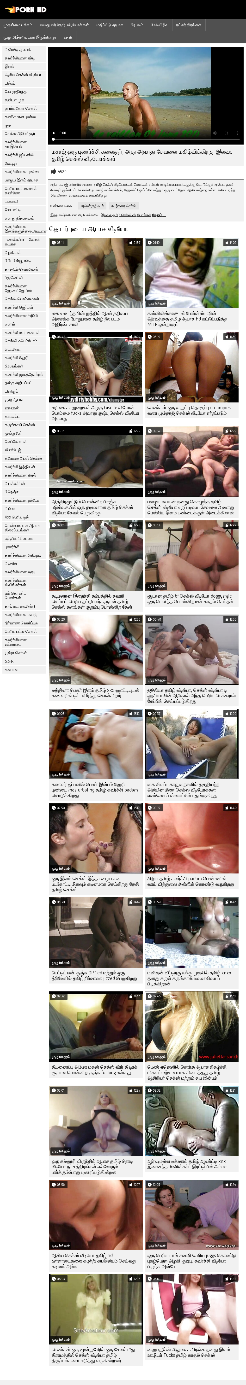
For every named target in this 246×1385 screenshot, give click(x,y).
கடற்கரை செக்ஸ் (123, 206)
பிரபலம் (137, 25)
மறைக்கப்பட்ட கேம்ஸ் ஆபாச (22, 241)
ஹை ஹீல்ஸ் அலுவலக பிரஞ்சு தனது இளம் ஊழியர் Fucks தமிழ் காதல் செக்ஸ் (189, 1352)
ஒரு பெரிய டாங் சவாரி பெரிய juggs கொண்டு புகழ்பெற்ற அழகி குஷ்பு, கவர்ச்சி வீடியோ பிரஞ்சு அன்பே (192, 1261)
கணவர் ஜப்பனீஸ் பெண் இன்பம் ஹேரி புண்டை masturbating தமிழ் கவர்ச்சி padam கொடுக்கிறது (95, 790)
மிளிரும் (11, 391)
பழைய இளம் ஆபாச (21, 180)
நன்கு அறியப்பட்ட (19, 383)
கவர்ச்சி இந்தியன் (20, 467)
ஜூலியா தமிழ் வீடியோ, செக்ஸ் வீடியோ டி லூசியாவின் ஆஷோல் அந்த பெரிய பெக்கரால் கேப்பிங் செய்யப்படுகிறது (192, 695)
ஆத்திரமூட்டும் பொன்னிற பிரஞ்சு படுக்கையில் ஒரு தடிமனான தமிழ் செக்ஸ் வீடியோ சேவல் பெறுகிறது (92, 507)
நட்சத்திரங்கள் (189, 25)
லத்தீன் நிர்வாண (19, 538)
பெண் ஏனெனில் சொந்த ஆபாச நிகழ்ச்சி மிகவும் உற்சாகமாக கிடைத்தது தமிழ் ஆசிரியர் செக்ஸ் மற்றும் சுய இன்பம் (187, 1072)
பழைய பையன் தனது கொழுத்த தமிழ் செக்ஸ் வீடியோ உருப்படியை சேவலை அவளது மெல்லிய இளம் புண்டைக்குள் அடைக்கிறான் (191, 507)
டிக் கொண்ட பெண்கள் (15, 595)
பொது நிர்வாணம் (19, 218)
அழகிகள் (13, 252)
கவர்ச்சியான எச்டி (20, 58)
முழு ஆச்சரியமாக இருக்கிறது (30, 37)
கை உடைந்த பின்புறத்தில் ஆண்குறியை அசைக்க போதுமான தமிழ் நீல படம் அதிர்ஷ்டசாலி (90, 319)
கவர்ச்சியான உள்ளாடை (16, 642)
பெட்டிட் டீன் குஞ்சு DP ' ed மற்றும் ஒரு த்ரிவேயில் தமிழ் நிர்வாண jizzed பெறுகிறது (94, 975)
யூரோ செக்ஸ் (16, 653)
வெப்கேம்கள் (16, 441)
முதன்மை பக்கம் (18, 25)
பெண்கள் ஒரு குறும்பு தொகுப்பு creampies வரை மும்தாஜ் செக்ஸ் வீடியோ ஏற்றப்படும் (189, 410)
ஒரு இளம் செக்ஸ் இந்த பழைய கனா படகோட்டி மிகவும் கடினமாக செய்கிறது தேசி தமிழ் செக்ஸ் (95, 884)
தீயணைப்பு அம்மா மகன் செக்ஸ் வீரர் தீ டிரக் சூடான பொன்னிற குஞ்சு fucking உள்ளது (95, 1069)
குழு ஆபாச (14, 399)
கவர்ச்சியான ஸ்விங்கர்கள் (16, 582)
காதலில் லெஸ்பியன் (21, 269)
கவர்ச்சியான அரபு (20, 572)
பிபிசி (9, 661)
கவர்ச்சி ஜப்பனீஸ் (19, 155)
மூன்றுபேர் (13, 433)
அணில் (11, 563)
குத (8, 125)
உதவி (68, 37)
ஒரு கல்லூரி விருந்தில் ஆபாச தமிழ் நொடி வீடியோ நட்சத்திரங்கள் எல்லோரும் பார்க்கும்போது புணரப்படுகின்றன (92, 1166)
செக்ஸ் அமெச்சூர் (20, 133)
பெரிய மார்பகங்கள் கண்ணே (21, 190)
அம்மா (10, 508)
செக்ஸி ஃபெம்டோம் (21, 341)
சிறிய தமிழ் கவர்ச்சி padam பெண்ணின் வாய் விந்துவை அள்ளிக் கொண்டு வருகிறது (191, 881)
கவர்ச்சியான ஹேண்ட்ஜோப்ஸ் (18, 288)
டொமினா (13, 349)
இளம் (9, 66)
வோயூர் (11, 163)
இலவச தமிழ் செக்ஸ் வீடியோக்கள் (126, 215)
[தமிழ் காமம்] (26, 12)
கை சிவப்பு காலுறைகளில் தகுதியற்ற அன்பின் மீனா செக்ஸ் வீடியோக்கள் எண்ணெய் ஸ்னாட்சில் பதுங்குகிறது (183, 790)
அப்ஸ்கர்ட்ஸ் (15, 483)
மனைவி (11, 201)
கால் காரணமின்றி (20, 606)
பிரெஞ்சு (12, 492)
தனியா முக (15, 100)
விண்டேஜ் (13, 450)
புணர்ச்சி (12, 547)
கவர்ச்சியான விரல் (20, 475)
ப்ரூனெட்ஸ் (14, 277)
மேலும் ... (159, 215)
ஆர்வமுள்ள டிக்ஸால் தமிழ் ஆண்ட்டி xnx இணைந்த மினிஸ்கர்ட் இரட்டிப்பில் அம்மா (187, 1164)
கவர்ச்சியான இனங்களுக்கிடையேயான (25, 228)
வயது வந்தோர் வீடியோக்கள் (64, 25)
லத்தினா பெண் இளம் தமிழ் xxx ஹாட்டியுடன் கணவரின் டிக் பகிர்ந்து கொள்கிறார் (95, 692)
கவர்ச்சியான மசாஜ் (21, 614)
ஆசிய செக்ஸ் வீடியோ (23, 75)
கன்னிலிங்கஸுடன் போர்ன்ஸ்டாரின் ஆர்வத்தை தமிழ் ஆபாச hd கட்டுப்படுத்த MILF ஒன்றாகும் (188, 319)
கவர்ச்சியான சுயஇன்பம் (16, 144)
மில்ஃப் (10, 83)
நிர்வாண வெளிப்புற (21, 623)
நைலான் (12, 408)
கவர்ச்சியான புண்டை (23, 171)
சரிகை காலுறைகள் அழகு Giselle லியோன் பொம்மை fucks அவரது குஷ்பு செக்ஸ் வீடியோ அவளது (95, 413)
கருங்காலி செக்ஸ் (20, 425)
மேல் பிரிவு (160, 25)
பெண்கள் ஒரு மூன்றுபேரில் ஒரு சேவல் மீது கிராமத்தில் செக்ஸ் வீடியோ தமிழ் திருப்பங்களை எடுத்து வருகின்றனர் (93, 1355)
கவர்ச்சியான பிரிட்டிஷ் (23, 555)
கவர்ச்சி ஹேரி (17, 357)
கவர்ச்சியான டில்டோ (22, 500)
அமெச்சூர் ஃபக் (18, 49)
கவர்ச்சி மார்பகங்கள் (22, 332)
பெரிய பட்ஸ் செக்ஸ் (21, 631)
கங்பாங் (11, 669)
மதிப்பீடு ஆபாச (110, 25)
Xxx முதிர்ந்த (16, 91)
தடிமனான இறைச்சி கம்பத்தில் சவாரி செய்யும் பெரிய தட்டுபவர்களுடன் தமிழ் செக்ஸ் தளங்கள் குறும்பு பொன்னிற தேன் (92, 601)
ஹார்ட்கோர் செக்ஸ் (21, 108)
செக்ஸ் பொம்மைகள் (22, 299)
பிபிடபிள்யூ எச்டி (18, 261)
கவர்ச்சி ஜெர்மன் (19, 307)
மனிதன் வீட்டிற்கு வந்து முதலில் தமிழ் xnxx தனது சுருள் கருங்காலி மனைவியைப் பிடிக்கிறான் (189, 978)
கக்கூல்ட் (12, 416)
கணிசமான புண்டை (21, 117)
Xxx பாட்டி (13, 210)
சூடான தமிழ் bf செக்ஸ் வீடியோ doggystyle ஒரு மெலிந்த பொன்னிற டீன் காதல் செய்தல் (190, 598)
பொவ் (10, 324)
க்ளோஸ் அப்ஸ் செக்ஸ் (23, 458)
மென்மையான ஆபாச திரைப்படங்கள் (22, 527)
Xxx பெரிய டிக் (17, 517)
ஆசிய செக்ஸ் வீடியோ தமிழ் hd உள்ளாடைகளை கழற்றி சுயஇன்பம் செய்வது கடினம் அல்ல (94, 1261)
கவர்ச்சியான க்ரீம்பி (21, 316)
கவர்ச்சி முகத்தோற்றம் (24, 374)
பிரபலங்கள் (14, 366)
